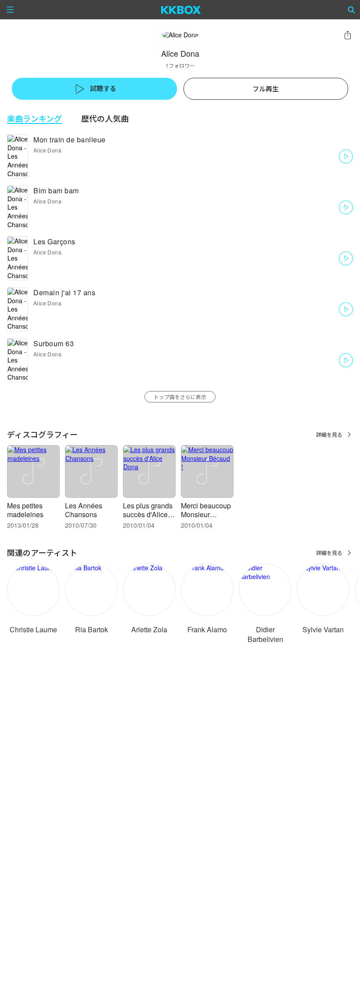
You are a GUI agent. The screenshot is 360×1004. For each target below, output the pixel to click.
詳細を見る (329, 434)
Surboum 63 (53, 343)
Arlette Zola (149, 629)
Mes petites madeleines (25, 509)
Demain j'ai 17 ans (64, 292)
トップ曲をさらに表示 (180, 396)
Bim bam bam (56, 190)
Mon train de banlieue (69, 139)
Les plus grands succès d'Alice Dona (148, 514)
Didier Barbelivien (265, 634)
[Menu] (10, 9)
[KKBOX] (181, 9)
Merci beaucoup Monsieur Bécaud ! (206, 514)
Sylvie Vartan (323, 629)
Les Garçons (54, 241)
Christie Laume (33, 629)
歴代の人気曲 (105, 118)
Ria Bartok (91, 629)
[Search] (351, 9)
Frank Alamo (207, 629)
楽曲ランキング (34, 118)
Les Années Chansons (83, 509)
